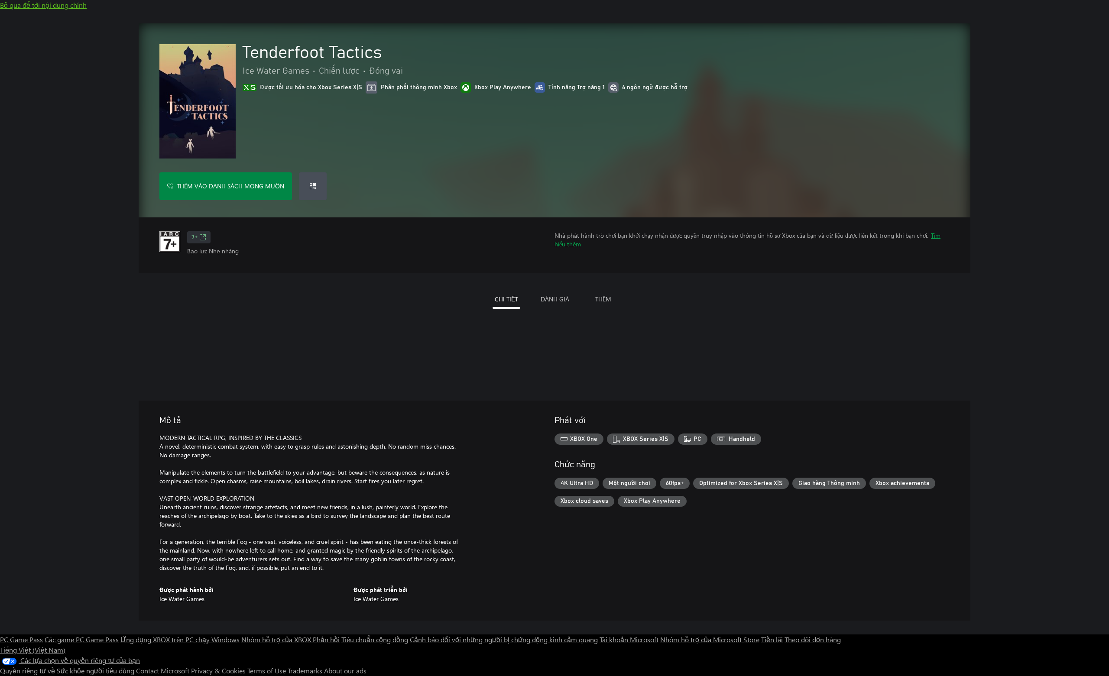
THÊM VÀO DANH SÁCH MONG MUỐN (230, 186)
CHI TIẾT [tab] (506, 299)
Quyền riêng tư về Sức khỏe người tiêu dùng (67, 670)
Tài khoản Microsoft (629, 639)
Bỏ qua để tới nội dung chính (43, 5)
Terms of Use (266, 670)
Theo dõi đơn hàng (813, 639)
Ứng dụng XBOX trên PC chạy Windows (180, 639)
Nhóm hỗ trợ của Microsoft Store (709, 639)
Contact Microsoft (162, 670)
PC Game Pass (21, 639)
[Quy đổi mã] (313, 186)
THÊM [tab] (603, 299)
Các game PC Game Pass (82, 639)
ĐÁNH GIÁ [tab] (555, 299)
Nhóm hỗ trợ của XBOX (277, 639)
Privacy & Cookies (218, 670)
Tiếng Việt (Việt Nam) (32, 649)
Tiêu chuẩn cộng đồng (374, 639)
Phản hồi (326, 639)
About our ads (345, 670)
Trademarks (305, 670)
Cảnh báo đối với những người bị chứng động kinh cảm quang (504, 639)
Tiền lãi (772, 639)
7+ (194, 237)
